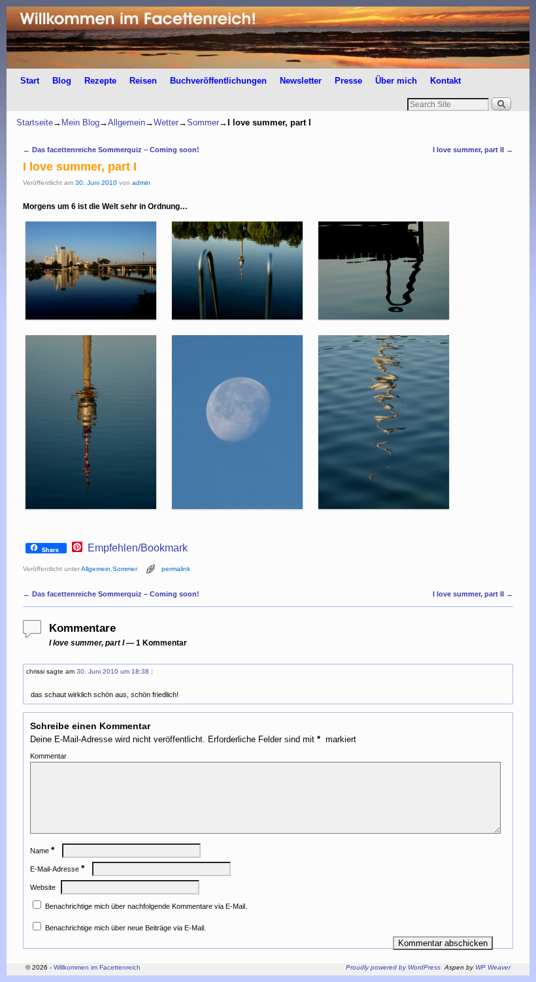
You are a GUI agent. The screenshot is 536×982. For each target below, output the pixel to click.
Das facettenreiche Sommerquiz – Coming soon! (111, 150)
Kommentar (48, 756)
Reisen (143, 81)
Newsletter (301, 81)
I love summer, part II (473, 150)
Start (29, 81)
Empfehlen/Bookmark (138, 548)
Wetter (166, 122)
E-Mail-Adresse (57, 869)
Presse (348, 81)
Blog (61, 81)
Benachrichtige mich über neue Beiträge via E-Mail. (125, 928)
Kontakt (445, 81)
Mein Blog (80, 122)
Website (43, 887)
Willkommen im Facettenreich (97, 967)
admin (141, 182)
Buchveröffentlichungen (218, 81)
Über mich (396, 81)
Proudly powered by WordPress (393, 967)
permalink (175, 568)
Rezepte (100, 81)
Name (42, 851)
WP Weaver (493, 967)
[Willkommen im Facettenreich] (268, 38)
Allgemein (126, 122)
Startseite (34, 122)
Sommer (203, 122)
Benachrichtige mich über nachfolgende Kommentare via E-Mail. (146, 906)
